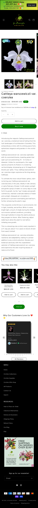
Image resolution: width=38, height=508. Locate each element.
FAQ (5, 431)
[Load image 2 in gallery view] (19, 84)
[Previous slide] (4, 337)
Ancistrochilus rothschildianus (8, 285)
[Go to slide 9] (22, 354)
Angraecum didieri (25, 285)
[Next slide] (34, 337)
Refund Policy (8, 423)
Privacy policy (32, 500)
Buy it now (19, 126)
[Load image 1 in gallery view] (9, 84)
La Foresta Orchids (12, 500)
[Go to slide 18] (22, 355)
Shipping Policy (9, 419)
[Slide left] (2, 84)
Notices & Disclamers (11, 415)
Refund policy (23, 500)
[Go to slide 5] (13, 354)
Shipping (3, 104)
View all (19, 307)
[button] (4, 20)
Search (6, 395)
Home (5, 370)
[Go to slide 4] (11, 354)
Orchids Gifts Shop (10, 382)
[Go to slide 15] (15, 355)
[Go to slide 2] (6, 354)
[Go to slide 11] (26, 354)
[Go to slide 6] (15, 354)
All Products (8, 386)
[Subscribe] (32, 478)
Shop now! (31, 5)
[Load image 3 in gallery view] (28, 84)
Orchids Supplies (9, 378)
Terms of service (14, 503)
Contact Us (7, 390)
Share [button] (5, 133)
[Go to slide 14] (33, 354)
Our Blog (6, 427)
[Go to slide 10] (24, 354)
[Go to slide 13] (31, 354)
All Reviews (19, 359)
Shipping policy (25, 503)
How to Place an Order (11, 406)
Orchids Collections (10, 374)
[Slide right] (36, 84)
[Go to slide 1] (4, 354)
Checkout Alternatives (11, 410)
